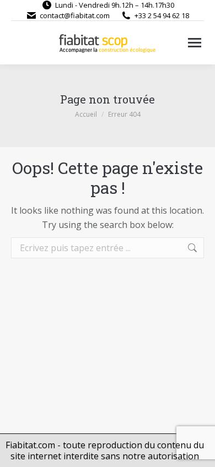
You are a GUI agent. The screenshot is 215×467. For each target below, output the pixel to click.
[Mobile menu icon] (194, 42)
